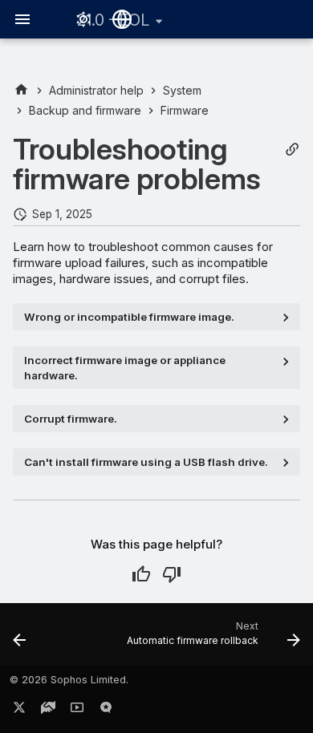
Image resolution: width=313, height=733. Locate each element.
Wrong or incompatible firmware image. (129, 316)
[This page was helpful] (141, 574)
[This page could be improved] (171, 574)
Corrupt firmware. (70, 418)
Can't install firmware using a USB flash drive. (146, 462)
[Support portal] (48, 710)
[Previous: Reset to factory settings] (19, 639)
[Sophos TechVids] (77, 710)
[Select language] (122, 19)
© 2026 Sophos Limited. (69, 680)
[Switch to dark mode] (83, 19)
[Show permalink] (292, 149)
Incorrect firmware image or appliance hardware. (125, 367)
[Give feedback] (106, 710)
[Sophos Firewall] (21, 90)
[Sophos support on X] (19, 710)
